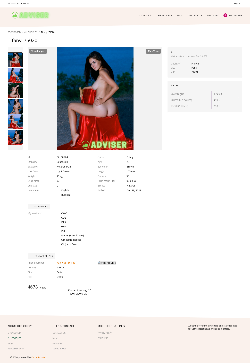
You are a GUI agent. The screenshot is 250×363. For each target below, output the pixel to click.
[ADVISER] (33, 15)
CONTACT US (195, 15)
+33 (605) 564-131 (67, 262)
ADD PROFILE (235, 15)
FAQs (179, 15)
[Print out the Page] (232, 40)
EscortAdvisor (38, 357)
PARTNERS (212, 15)
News (55, 338)
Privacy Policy (105, 332)
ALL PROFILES (164, 15)
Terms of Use (59, 348)
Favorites (57, 343)
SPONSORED (145, 15)
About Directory (16, 348)
